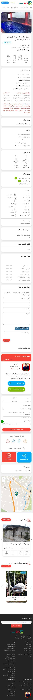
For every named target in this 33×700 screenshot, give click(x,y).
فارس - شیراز (12, 691)
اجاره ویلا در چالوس (10, 660)
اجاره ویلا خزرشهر (11, 648)
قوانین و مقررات (28, 648)
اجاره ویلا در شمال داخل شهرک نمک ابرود (17, 544)
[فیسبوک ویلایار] (23, 637)
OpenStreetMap (27, 511)
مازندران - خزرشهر (11, 686)
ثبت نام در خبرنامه (16, 626)
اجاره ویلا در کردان (11, 662)
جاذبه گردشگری (5, 7)
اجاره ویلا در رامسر (11, 672)
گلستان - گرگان (11, 690)
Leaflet (17, 511)
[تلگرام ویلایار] (17, 637)
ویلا (31, 7)
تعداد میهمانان (27, 405)
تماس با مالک (20, 383)
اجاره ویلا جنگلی (11, 677)
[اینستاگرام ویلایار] (29, 637)
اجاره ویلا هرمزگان (11, 654)
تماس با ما (29, 646)
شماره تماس (27, 421)
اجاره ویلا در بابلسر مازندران (9, 675)
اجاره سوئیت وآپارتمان (10, 658)
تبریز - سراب (12, 693)
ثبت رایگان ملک (5, 3)
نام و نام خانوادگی (26, 415)
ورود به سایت (12, 3)
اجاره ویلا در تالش (11, 673)
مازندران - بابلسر (11, 684)
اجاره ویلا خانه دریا (11, 656)
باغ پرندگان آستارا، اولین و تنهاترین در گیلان (16, 599)
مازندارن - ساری (11, 682)
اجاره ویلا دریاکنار (28, 650)
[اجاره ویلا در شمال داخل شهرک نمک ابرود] (16, 533)
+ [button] (3, 478)
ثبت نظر (6, 340)
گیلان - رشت (12, 688)
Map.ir (21, 511)
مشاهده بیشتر (6, 519)
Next (2, 540)
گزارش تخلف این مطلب (15, 448)
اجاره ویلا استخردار (11, 644)
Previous (27, 540)
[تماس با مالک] (28, 695)
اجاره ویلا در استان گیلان (9, 668)
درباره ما (30, 652)
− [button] (3, 481)
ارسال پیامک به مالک (19, 389)
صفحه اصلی (29, 644)
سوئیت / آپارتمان (24, 7)
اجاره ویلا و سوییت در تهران (9, 670)
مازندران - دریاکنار (11, 695)
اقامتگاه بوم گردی (14, 7)
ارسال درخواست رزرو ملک (16, 429)
